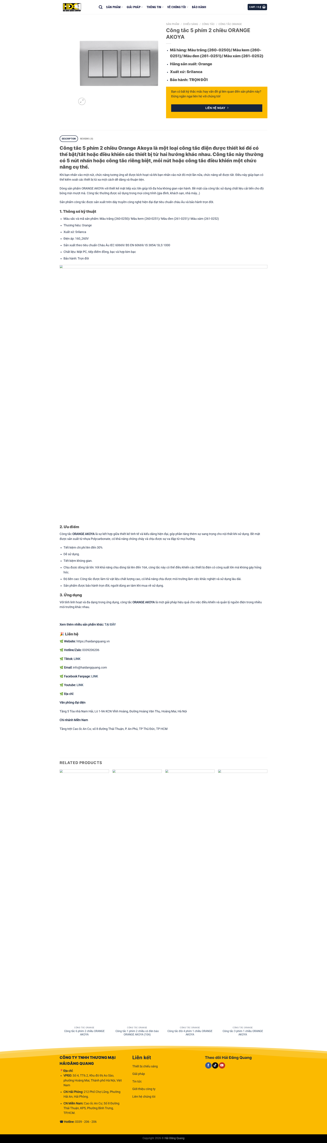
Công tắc (208, 24)
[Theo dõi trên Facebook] (208, 1065)
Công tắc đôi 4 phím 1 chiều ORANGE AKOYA (189, 1032)
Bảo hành (199, 7)
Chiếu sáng (190, 24)
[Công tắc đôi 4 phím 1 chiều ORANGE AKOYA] (190, 896)
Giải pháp (134, 7)
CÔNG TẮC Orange (230, 24)
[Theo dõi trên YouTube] (222, 1065)
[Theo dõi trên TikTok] (215, 1065)
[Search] (100, 7)
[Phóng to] (81, 101)
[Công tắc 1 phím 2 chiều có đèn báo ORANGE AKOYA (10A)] (137, 896)
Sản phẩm (113, 7)
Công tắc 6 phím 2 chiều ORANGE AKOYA (84, 1032)
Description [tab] (69, 138)
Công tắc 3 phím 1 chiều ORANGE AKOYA (243, 1032)
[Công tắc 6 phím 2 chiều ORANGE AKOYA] (84, 896)
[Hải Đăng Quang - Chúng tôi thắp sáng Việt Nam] (77, 7)
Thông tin (154, 7)
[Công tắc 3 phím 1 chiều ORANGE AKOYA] (242, 896)
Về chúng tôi (176, 7)
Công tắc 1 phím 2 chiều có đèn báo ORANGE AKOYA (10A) (137, 1032)
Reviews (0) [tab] (86, 138)
